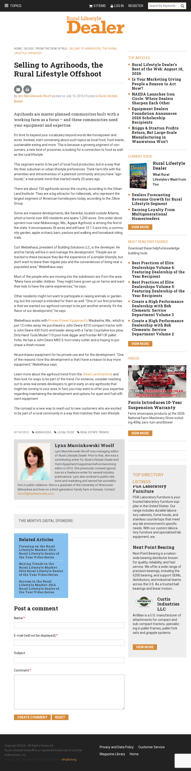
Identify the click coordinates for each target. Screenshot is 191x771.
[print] (27, 89)
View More (140, 227)
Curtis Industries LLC (168, 604)
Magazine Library (112, 754)
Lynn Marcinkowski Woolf (34, 96)
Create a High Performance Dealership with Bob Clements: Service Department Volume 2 (158, 327)
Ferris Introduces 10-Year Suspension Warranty (155, 405)
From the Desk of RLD (51, 48)
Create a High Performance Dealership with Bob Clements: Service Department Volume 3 (158, 308)
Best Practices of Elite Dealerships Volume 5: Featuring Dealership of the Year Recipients (158, 289)
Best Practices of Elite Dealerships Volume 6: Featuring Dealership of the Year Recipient (158, 269)
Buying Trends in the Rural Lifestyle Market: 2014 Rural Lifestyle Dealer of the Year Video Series (41, 569)
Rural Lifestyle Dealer (169, 165)
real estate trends (94, 432)
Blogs (28, 48)
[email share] (18, 89)
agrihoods (43, 432)
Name (19, 618)
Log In (119, 6)
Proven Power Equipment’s (68, 320)
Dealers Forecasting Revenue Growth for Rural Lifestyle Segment (157, 199)
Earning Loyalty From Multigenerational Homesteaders (153, 214)
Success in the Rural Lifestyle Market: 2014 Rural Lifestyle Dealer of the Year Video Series (39, 586)
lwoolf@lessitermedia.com (36, 493)
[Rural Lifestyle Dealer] (138, 175)
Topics (15, 6)
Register (135, 6)
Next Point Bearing (153, 547)
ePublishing (68, 759)
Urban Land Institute (97, 374)
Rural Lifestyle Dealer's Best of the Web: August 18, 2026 (157, 69)
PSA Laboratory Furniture (150, 488)
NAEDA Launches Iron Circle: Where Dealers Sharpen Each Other (153, 98)
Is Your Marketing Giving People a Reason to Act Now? (156, 83)
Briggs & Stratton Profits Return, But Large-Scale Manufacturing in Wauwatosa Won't (155, 135)
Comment (22, 670)
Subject (19, 653)
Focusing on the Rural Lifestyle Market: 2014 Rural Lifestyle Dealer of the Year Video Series (39, 551)
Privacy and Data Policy (117, 747)
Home (18, 48)
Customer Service (151, 747)
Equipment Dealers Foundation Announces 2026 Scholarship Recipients (154, 115)
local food (65, 432)
